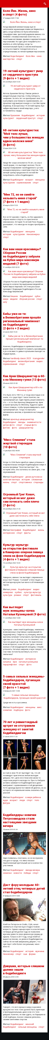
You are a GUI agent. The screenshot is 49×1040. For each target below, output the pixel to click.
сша (25, 954)
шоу (5, 301)
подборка (18, 710)
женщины (30, 707)
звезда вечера (32, 870)
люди (22, 800)
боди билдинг (17, 56)
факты (27, 532)
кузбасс (18, 592)
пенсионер (8, 954)
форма (32, 954)
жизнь (41, 530)
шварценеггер (26, 427)
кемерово (8, 592)
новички (7, 873)
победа (27, 873)
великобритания (26, 361)
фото (14, 427)
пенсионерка (33, 234)
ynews (13, 589)
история (41, 115)
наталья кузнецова (28, 661)
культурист (8, 118)
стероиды (38, 482)
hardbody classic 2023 (20, 358)
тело (36, 800)
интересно (30, 658)
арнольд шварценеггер (22, 419)
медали (13, 299)
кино (39, 56)
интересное (9, 532)
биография (15, 530)
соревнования (10, 364)
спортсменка (25, 482)
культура (7, 595)
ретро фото (9, 425)
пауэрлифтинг (10, 664)
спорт (19, 59)
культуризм (9, 182)
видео (39, 361)
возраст (29, 179)
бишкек (14, 296)
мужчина (39, 951)
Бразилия (15, 115)
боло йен (30, 56)
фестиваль (36, 595)
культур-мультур (32, 592)
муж (15, 661)
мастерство (9, 59)
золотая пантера (11, 479)
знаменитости (34, 422)
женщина (40, 179)
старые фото (30, 425)
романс (17, 595)
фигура (6, 803)
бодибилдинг (28, 115)
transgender (39, 358)
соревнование (24, 182)
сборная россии (27, 299)
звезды (21, 422)
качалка (7, 661)
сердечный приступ (25, 118)
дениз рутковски (33, 476)
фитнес (6, 427)
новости (17, 873)
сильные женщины (27, 1026)
